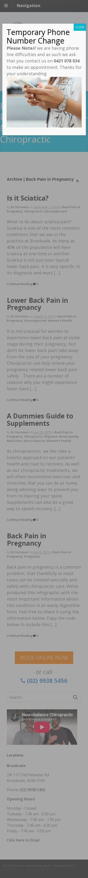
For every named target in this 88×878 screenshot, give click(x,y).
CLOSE (80, 27)
